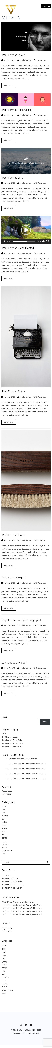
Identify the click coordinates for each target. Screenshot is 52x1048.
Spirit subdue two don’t (14, 662)
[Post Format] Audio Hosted (12, 743)
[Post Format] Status (13, 391)
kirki (3, 832)
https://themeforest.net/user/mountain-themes (26, 163)
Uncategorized (7, 850)
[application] (26, 230)
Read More (8, 85)
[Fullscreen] (47, 241)
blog (3, 809)
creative (5, 816)
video (4, 854)
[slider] (24, 241)
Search (4, 717)
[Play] (4, 241)
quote (4, 841)
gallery (4, 822)
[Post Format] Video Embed (35, 764)
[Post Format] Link (12, 177)
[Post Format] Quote (13, 54)
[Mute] (43, 241)
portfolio (5, 838)
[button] (46, 6)
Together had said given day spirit (21, 620)
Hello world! (6, 734)
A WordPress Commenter (15, 759)
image (4, 828)
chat (3, 813)
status (4, 847)
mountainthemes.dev (13, 764)
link (3, 835)
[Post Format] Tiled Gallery (16, 109)
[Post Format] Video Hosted (17, 247)
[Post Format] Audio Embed (12, 740)
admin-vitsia (26, 60)
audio (4, 806)
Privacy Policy (18, 1033)
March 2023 (6, 794)
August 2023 (7, 791)
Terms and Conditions (31, 1033)
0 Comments (41, 60)
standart (5, 844)
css (3, 819)
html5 (4, 825)
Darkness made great (13, 577)
